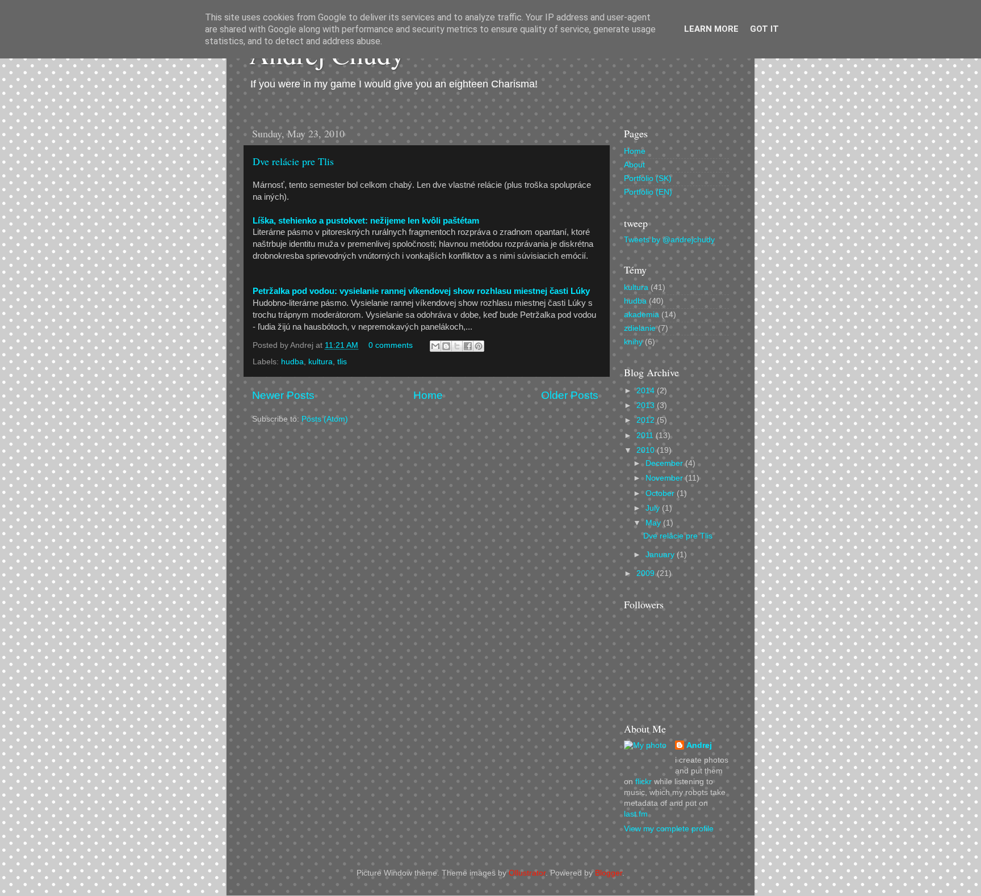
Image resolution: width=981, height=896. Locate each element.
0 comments (390, 345)
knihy (633, 342)
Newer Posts (283, 395)
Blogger (608, 873)
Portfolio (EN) (648, 192)
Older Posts (569, 395)
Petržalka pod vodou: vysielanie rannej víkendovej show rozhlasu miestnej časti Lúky (421, 291)
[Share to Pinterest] (478, 346)
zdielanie (640, 328)
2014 (646, 390)
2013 (646, 405)
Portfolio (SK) (648, 178)
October (661, 493)
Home (428, 395)
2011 (646, 435)
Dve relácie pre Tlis (293, 161)
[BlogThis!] (446, 346)
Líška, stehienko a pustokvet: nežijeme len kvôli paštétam (366, 220)
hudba (292, 361)
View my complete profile (669, 829)
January (661, 554)
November (665, 478)
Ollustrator (527, 873)
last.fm (636, 814)
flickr (643, 781)
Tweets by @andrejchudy (669, 239)
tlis (342, 361)
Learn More (711, 29)
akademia (641, 314)
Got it (764, 29)
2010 (646, 450)
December (665, 463)
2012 (646, 420)
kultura (320, 361)
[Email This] (435, 346)
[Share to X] (457, 346)
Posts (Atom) (324, 419)
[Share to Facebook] (467, 346)
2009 (646, 573)
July (653, 508)
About (634, 165)
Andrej (699, 745)
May (654, 523)
